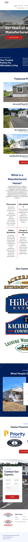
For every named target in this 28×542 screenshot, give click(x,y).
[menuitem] (15, 5)
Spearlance (8, 538)
